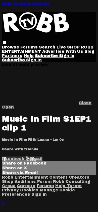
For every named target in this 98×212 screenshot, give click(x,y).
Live (61, 47)
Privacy (11, 190)
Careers (26, 186)
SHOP (73, 47)
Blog (89, 51)
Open (8, 107)
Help (29, 56)
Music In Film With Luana (26, 139)
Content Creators (69, 177)
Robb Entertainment (25, 177)
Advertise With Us (62, 51)
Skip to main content (26, 4)
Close (85, 103)
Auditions (25, 181)
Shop (7, 181)
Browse (11, 47)
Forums (29, 47)
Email (36, 158)
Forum (44, 181)
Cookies (30, 190)
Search (48, 47)
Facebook (14, 158)
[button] (4, 42)
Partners (12, 56)
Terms (74, 186)
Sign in (66, 56)
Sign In (34, 60)
